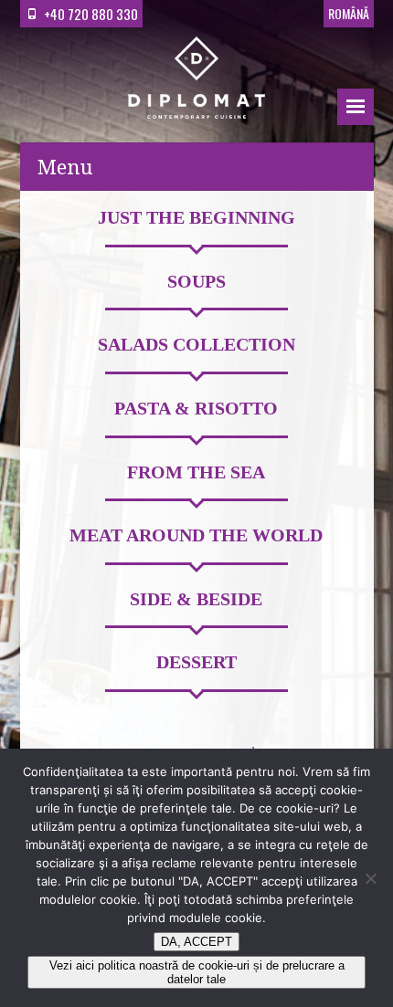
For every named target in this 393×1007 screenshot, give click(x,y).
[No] (370, 878)
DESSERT (196, 663)
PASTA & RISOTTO (196, 409)
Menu (355, 107)
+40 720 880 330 (91, 14)
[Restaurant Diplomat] (196, 81)
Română (348, 13)
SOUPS (196, 282)
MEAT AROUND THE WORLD (196, 536)
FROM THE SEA (196, 473)
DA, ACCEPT (196, 942)
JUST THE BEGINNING (196, 218)
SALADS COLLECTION (196, 345)
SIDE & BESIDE (196, 600)
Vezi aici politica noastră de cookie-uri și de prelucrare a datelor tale (197, 972)
